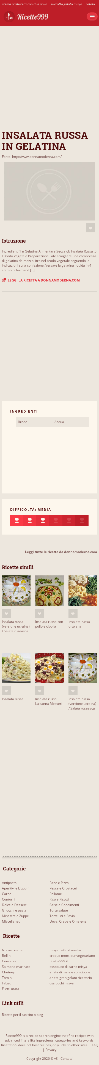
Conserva (9, 961)
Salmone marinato (16, 966)
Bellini (6, 955)
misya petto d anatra (65, 950)
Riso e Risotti (59, 899)
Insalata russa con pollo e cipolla (49, 624)
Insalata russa (12, 699)
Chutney (8, 972)
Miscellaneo (11, 921)
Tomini (7, 977)
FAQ (95, 1045)
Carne (6, 893)
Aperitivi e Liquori (15, 888)
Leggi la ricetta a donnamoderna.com (43, 280)
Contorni (8, 899)
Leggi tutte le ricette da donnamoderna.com (61, 551)
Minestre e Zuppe (15, 915)
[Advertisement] (49, 76)
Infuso (6, 983)
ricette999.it (59, 961)
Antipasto (9, 882)
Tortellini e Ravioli (63, 915)
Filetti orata (10, 988)
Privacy (50, 1049)
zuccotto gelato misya (66, 4)
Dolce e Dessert (14, 904)
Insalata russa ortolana (79, 624)
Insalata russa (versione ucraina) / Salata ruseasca (16, 626)
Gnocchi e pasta (14, 910)
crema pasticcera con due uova (24, 4)
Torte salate (59, 910)
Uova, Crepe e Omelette (68, 921)
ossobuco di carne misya (68, 966)
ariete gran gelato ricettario (71, 977)
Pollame (56, 893)
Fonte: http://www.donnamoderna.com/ (32, 156)
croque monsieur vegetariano (72, 955)
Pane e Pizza (59, 882)
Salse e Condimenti (64, 904)
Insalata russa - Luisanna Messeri (48, 701)
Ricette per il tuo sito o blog (22, 1014)
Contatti (67, 1058)
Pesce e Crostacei (63, 888)
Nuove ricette (12, 950)
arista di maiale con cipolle (70, 972)
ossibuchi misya (62, 983)
